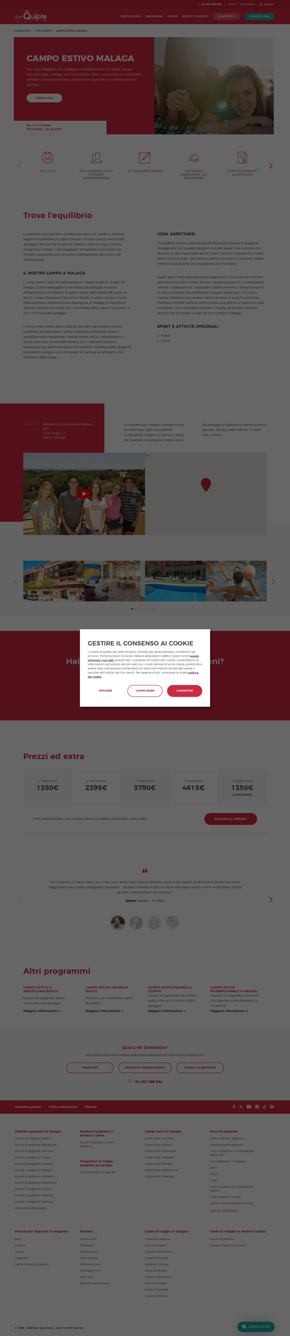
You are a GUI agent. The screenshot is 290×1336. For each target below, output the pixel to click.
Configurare (145, 691)
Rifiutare (105, 691)
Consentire (185, 691)
